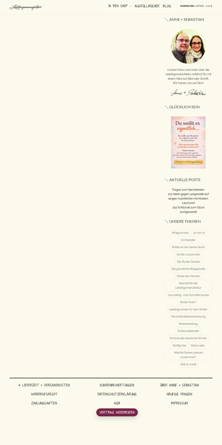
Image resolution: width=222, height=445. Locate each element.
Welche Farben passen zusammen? (188, 355)
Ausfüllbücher (147, 6)
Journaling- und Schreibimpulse (188, 295)
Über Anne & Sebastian (179, 385)
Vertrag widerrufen (117, 412)
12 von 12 (199, 232)
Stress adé (197, 345)
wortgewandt (188, 212)
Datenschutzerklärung (117, 394)
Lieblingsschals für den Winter (188, 309)
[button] (196, 5)
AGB (117, 403)
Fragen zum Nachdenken (188, 189)
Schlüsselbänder (188, 331)
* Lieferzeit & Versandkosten (44, 385)
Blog (167, 6)
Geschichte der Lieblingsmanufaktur (188, 285)
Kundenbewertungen (117, 385)
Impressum (179, 403)
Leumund (188, 203)
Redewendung (188, 323)
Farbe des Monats (188, 276)
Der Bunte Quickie (188, 261)
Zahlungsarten (44, 403)
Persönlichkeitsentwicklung (188, 316)
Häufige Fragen (179, 394)
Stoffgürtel (179, 345)
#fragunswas (180, 232)
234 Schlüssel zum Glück (188, 207)
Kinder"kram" (188, 302)
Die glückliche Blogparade (188, 268)
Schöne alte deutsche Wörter (188, 338)
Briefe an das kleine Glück (188, 247)
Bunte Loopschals (188, 254)
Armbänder (188, 240)
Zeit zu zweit (188, 364)
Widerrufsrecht (44, 394)
